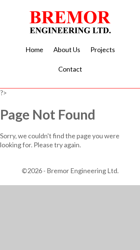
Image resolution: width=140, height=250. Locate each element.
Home (34, 49)
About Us (66, 49)
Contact (70, 69)
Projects (102, 49)
